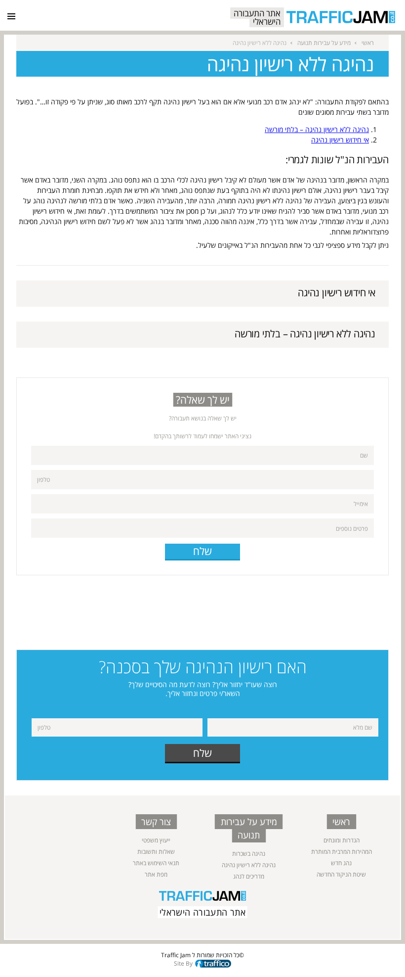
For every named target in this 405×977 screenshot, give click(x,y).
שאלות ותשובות (156, 851)
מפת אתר (156, 874)
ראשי (368, 43)
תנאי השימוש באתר (156, 863)
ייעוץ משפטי (156, 840)
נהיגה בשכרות (248, 853)
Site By (183, 963)
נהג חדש (341, 863)
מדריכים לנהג (248, 876)
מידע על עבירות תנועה (324, 43)
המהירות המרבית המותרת (341, 851)
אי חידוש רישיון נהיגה (340, 139)
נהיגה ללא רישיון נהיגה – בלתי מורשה (317, 129)
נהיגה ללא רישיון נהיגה (249, 865)
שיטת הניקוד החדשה (341, 874)
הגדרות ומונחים (342, 840)
